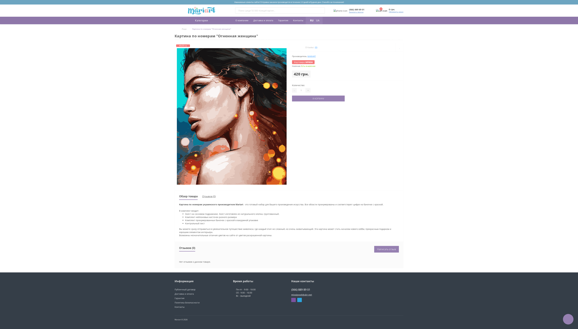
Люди (184, 29)
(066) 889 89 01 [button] (300, 289)
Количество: (298, 85)
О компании (242, 20)
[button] (357, 9)
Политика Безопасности (187, 302)
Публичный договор (185, 289)
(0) (316, 47)
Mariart (312, 56)
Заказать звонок (356, 12)
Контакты (298, 20)
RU (312, 20)
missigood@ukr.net (301, 294)
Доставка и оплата (263, 20)
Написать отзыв (386, 249)
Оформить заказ (396, 12)
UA (317, 20)
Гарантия (283, 20)
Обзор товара (188, 196)
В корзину (318, 98)
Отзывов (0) (209, 196)
